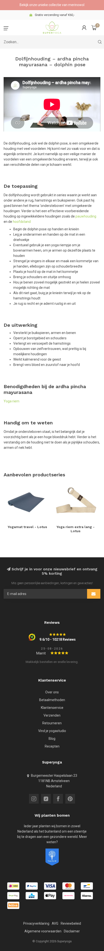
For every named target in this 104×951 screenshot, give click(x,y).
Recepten (52, 746)
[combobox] (52, 42)
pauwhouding (85, 216)
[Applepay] (50, 895)
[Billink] (13, 905)
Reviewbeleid (71, 923)
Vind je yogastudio (52, 731)
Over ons (52, 692)
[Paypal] (32, 886)
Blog (52, 738)
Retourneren (52, 723)
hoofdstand (22, 222)
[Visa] (50, 886)
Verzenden (52, 715)
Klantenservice (52, 708)
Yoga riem (11, 401)
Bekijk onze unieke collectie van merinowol (52, 5)
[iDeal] (13, 886)
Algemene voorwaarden (42, 931)
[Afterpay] (13, 895)
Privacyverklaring (36, 923)
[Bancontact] (87, 886)
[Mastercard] (68, 886)
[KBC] (32, 895)
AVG (55, 923)
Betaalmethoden (52, 700)
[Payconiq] (68, 895)
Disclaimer (72, 931)
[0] (94, 27)
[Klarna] (87, 895)
